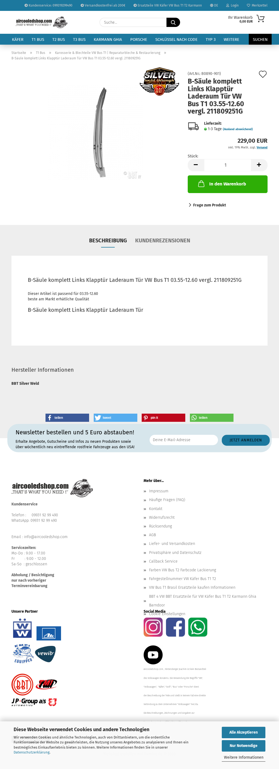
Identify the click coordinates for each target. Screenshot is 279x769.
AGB (152, 535)
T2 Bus (58, 39)
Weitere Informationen (243, 757)
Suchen (260, 39)
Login (234, 5)
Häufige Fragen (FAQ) (167, 500)
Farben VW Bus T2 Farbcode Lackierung (182, 570)
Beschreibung (108, 240)
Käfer (17, 39)
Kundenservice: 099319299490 (50, 5)
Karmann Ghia (108, 39)
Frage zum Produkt (209, 205)
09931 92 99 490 (45, 515)
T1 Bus (38, 39)
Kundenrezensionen (162, 240)
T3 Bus (79, 39)
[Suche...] (173, 22)
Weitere (231, 39)
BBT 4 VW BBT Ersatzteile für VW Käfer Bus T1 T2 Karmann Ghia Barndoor (202, 601)
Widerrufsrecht (162, 517)
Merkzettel (259, 5)
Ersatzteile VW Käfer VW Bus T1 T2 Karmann (169, 5)
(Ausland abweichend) (238, 129)
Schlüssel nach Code (176, 39)
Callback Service (163, 561)
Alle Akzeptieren (243, 732)
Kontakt (155, 508)
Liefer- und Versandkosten (172, 543)
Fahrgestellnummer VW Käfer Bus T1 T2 (182, 578)
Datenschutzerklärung (32, 752)
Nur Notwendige (243, 745)
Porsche (138, 39)
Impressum (158, 491)
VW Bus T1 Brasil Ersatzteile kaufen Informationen (192, 587)
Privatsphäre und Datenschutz (175, 552)
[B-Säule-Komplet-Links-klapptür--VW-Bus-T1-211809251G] (95, 133)
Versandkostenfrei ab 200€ (104, 5)
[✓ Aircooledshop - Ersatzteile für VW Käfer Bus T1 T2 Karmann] (41, 22)
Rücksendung (160, 526)
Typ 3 (211, 39)
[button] (196, 165)
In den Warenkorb (227, 184)
